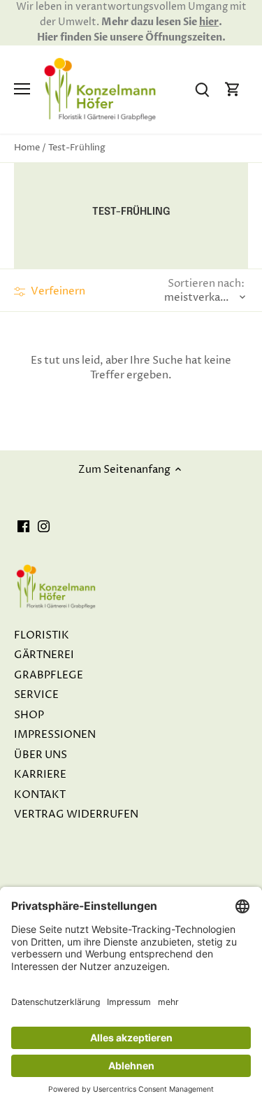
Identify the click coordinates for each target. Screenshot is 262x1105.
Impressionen (55, 734)
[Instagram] (44, 526)
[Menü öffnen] (22, 88)
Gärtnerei (44, 655)
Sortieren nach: (206, 283)
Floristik (41, 635)
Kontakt (40, 794)
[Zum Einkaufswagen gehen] (232, 89)
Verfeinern (57, 291)
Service (36, 694)
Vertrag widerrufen (76, 814)
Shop (29, 715)
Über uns (40, 755)
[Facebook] (23, 526)
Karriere (40, 774)
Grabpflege (48, 675)
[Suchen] (202, 89)
